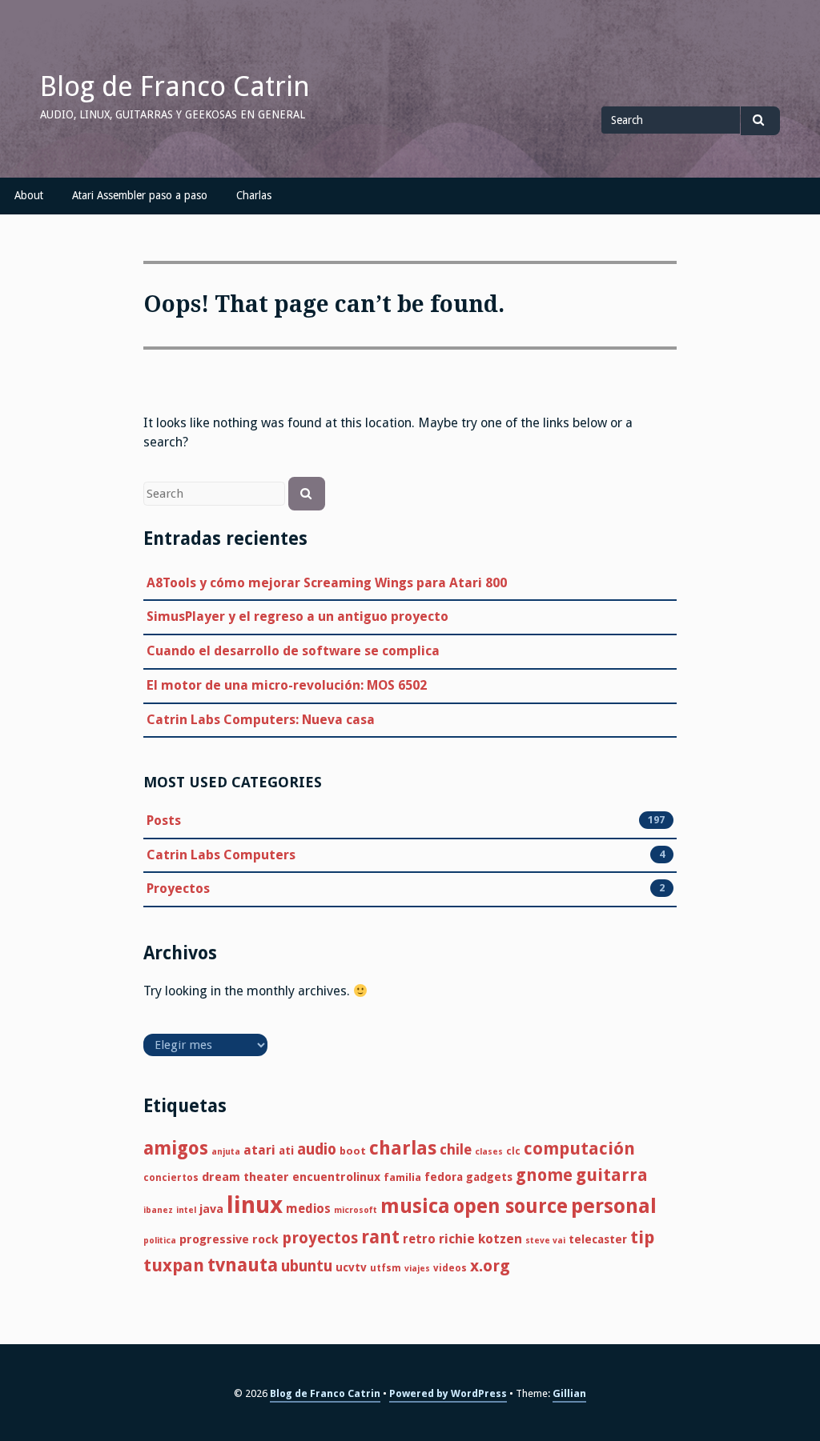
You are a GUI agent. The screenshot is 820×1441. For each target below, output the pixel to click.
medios (308, 1208)
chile (456, 1149)
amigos (175, 1148)
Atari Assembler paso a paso (139, 195)
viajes (417, 1268)
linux (255, 1205)
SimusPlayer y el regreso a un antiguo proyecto (297, 616)
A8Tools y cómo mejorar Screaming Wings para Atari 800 (327, 582)
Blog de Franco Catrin (175, 86)
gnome (544, 1175)
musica (415, 1206)
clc (513, 1151)
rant (380, 1237)
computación (579, 1149)
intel (186, 1210)
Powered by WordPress (448, 1393)
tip (642, 1237)
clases (489, 1152)
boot (353, 1151)
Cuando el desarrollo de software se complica (293, 650)
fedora (443, 1177)
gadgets (489, 1177)
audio (316, 1149)
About (28, 195)
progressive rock (229, 1239)
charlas (402, 1148)
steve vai (545, 1240)
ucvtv (351, 1267)
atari (259, 1150)
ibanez (158, 1210)
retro (419, 1239)
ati (286, 1150)
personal (614, 1206)
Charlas (253, 195)
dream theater (245, 1177)
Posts (164, 820)
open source (510, 1206)
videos (450, 1268)
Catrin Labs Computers (221, 855)
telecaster (598, 1239)
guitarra (612, 1175)
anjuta (225, 1152)
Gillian (569, 1393)
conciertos (171, 1177)
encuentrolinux (336, 1177)
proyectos (320, 1238)
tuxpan (173, 1265)
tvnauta (242, 1265)
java (211, 1209)
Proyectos (178, 888)
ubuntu (306, 1266)
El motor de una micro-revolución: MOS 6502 (287, 685)
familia (402, 1177)
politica (159, 1240)
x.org (490, 1265)
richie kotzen (480, 1239)
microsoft (355, 1210)
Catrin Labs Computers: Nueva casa (261, 719)
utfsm (385, 1268)
